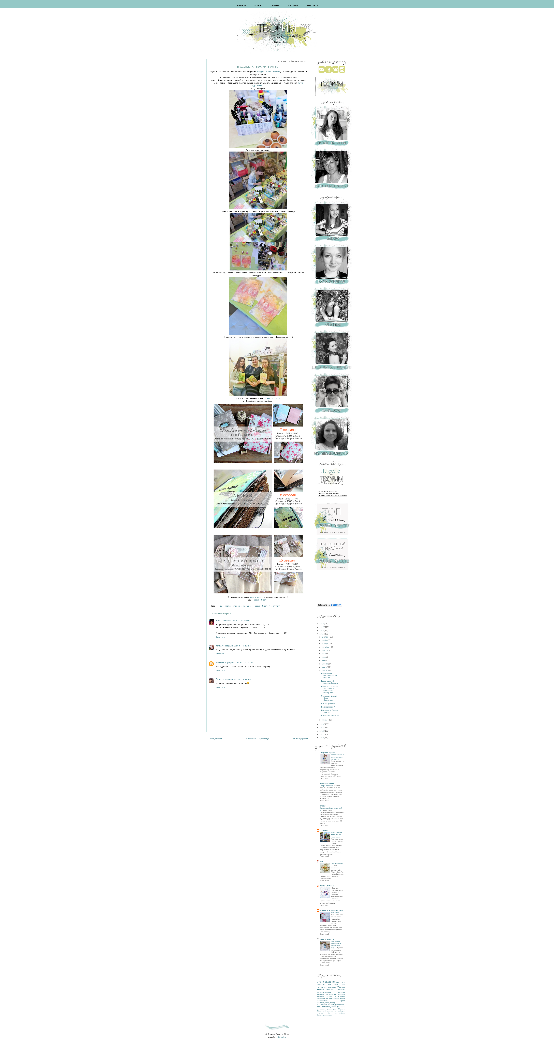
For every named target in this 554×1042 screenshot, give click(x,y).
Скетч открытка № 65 (330, 716)
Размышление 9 (328, 707)
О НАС (258, 5)
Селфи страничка (326, 786)
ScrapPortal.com (327, 784)
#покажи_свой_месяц (326, 1003)
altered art (333, 1013)
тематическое (323, 998)
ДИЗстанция (322, 1005)
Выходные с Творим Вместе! (329, 711)
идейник (333, 1007)
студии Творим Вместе (268, 72)
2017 (322, 627)
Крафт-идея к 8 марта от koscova (329, 682)
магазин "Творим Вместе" (257, 606)
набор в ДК (332, 1005)
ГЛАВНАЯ (241, 5)
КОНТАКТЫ (312, 5)
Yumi (218, 621)
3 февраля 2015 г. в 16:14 (236, 646)
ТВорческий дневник (325, 1011)
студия (277, 606)
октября (325, 644)
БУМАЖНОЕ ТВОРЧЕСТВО (331, 910)
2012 (322, 731)
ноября (325, 640)
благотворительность (324, 1015)
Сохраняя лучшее (327, 753)
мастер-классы (327, 992)
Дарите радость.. (327, 939)
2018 (322, 624)
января (325, 720)
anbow (322, 806)
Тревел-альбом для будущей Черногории (336, 835)
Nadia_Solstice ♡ (327, 886)
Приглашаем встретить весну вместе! (329, 676)
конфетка (342, 1013)
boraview (323, 830)
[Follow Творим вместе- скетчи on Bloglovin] (329, 606)
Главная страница (257, 738)
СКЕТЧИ (275, 5)
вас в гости (257, 597)
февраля (325, 671)
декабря (325, 637)
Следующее (215, 738)
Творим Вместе (259, 600)
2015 (322, 634)
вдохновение (334, 998)
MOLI (322, 861)
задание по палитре (327, 994)
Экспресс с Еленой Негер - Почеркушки (329, 698)
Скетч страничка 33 (329, 704)
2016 (322, 631)
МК (331, 984)
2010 (322, 738)
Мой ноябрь (335, 913)
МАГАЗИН (293, 5)
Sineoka (282, 1037)
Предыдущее (300, 738)
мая (323, 660)
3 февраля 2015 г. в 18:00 (239, 662)
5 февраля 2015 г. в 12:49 (236, 679)
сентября (326, 647)
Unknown (220, 662)
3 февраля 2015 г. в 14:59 (235, 621)
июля (324, 654)
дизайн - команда (335, 996)
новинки (341, 992)
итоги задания (326, 981)
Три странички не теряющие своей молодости (337, 757)
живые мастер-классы (229, 606)
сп (335, 1011)
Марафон (341, 1009)
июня (324, 657)
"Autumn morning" (337, 863)
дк (338, 1007)
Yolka (218, 646)
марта (324, 667)
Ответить (220, 637)
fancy (218, 679)
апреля (325, 664)
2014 (322, 724)
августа (325, 650)
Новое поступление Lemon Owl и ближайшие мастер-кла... (329, 689)
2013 (322, 728)
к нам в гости (272, 398)
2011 (322, 734)
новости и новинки (335, 989)
